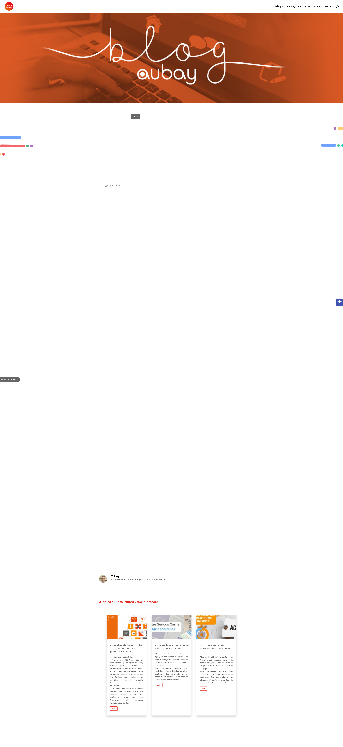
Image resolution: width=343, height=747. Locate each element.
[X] (122, 558)
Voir (113, 708)
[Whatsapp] (128, 558)
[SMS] (140, 558)
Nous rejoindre (294, 6)
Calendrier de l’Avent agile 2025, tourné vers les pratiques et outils (127, 665)
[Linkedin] (116, 558)
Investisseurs (311, 6)
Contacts (328, 6)
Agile (135, 116)
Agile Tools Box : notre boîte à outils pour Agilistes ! (171, 665)
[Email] (134, 558)
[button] (339, 302)
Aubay (278, 6)
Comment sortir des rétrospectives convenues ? (216, 665)
